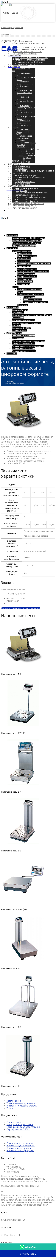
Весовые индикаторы (26, 146)
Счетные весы (22, 87)
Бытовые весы (22, 130)
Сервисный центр (22, 166)
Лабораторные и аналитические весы (25, 92)
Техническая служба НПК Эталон (27, 51)
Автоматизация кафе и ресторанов (28, 204)
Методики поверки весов (26, 175)
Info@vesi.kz (6, 34)
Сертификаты (21, 169)
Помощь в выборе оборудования (30, 177)
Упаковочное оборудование (24, 137)
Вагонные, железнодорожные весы (26, 108)
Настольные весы (24, 126)
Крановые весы (23, 98)
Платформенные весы (27, 256)
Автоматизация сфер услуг (25, 208)
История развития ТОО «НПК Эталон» (31, 58)
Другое (16, 127)
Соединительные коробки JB (35, 302)
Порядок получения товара (25, 54)
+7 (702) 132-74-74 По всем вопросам (28, 43)
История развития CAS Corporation (30, 60)
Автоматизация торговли (24, 206)
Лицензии (19, 179)
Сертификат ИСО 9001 (25, 182)
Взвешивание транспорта (26, 188)
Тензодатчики (32, 149)
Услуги (23, 140)
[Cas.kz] (9, 13)
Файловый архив (19, 330)
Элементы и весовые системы (24, 144)
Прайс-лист (25, 162)
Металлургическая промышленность (31, 193)
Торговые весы (23, 83)
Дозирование (21, 191)
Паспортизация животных (26, 195)
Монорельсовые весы (27, 276)
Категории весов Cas (21, 251)
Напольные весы (22, 70)
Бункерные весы (23, 122)
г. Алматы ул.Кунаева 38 (12, 27)
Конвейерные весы (26, 274)
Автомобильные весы (27, 269)
